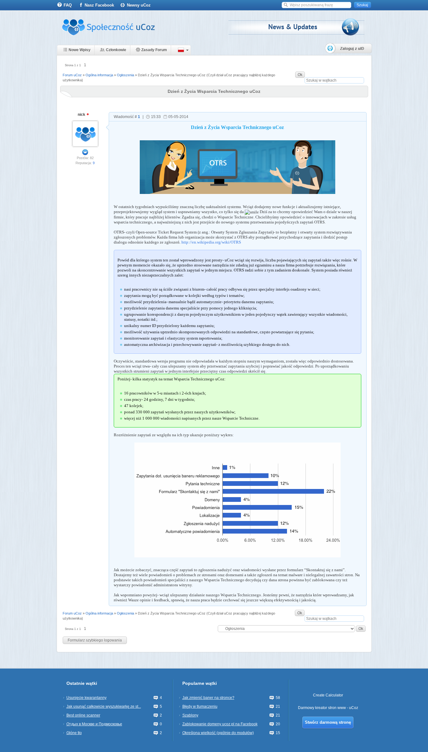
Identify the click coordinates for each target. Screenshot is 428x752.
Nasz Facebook (99, 5)
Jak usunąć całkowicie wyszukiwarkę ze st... (103, 706)
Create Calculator (328, 695)
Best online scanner (83, 715)
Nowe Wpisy (80, 50)
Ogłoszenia (125, 75)
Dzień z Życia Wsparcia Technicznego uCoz (172, 75)
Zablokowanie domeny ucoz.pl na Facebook (220, 724)
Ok (300, 75)
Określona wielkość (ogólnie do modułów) (218, 733)
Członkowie (116, 50)
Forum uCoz (72, 75)
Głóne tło (74, 733)
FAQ (68, 5)
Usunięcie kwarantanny (86, 698)
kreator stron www (330, 708)
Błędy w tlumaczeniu (199, 706)
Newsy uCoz (139, 5)
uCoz (353, 708)
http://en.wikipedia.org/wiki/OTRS (211, 242)
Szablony (190, 715)
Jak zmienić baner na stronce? (208, 698)
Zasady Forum (154, 50)
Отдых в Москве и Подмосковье (94, 724)
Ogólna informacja (99, 75)
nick (82, 114)
